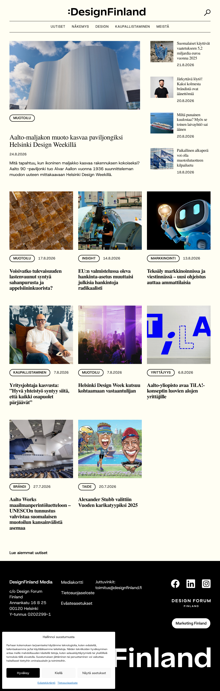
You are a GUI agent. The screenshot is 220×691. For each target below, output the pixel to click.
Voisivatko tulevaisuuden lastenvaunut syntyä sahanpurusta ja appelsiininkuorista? (35, 279)
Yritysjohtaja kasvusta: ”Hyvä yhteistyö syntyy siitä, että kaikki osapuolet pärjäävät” (39, 393)
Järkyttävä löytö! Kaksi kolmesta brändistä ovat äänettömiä (189, 86)
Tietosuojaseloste (68, 683)
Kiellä (59, 673)
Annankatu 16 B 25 (27, 603)
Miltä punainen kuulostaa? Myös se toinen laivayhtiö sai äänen (192, 122)
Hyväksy (23, 673)
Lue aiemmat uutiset (28, 553)
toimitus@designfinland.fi (118, 588)
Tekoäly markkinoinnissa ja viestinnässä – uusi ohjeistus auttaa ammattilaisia (176, 276)
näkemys (80, 26)
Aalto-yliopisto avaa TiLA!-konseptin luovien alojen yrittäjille (176, 390)
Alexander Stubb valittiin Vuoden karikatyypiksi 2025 (108, 502)
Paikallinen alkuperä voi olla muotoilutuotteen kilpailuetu (192, 158)
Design (102, 26)
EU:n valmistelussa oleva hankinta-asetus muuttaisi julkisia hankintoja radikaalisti (105, 279)
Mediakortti (72, 582)
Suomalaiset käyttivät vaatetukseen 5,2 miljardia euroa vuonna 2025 (193, 51)
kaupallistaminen (132, 26)
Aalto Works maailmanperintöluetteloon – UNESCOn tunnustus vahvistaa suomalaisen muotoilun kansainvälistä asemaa (40, 514)
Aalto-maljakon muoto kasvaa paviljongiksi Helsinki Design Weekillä (66, 140)
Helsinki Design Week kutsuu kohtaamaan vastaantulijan (109, 388)
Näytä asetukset (94, 673)
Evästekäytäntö (46, 683)
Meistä (162, 26)
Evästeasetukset (76, 603)
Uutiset (58, 26)
